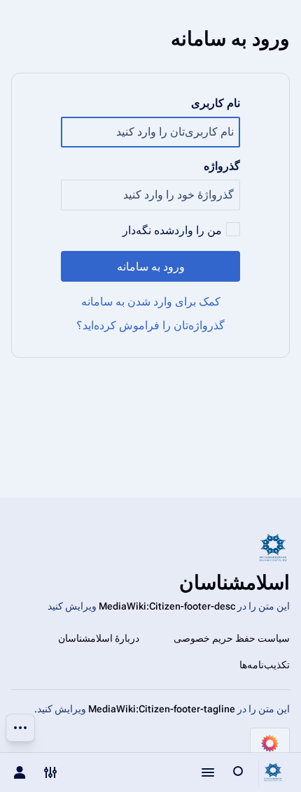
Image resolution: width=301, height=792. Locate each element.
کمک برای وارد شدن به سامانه (150, 301)
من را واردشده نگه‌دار (172, 230)
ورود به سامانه (151, 266)
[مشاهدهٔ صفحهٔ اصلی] (273, 772)
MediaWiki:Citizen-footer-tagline (161, 708)
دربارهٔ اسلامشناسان (98, 638)
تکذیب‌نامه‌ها (264, 664)
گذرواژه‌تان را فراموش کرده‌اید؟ (150, 325)
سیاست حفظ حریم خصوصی (232, 638)
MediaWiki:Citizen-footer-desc (167, 606)
